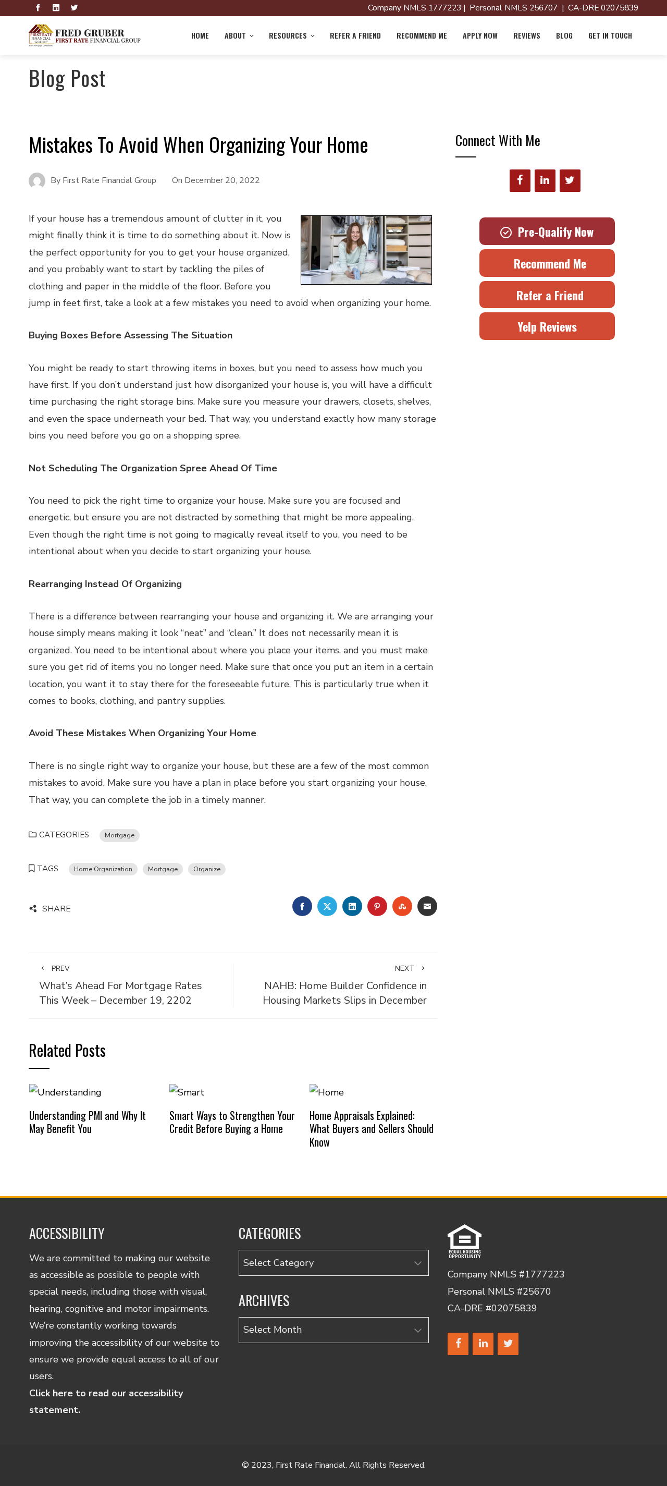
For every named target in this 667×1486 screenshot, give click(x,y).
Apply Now (480, 35)
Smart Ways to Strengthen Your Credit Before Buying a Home (232, 1122)
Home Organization (103, 868)
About (235, 35)
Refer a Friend (355, 35)
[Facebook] (520, 180)
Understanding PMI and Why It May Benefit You (87, 1122)
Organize (206, 868)
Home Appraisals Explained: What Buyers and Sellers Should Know (372, 1128)
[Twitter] (570, 180)
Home (200, 35)
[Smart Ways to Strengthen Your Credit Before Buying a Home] (186, 1092)
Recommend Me (422, 35)
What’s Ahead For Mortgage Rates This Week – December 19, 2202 (120, 985)
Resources (288, 35)
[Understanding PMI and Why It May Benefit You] (65, 1092)
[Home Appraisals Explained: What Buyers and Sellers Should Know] (327, 1092)
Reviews (526, 35)
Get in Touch (610, 35)
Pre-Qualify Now (553, 231)
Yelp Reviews (547, 326)
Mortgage (119, 835)
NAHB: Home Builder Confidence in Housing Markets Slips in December (345, 985)
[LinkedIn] (545, 180)
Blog (564, 35)
